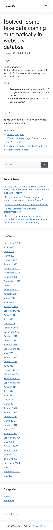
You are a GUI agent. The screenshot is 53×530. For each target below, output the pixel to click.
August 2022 (10, 285)
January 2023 (10, 264)
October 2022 (10, 277)
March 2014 (9, 404)
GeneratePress (39, 526)
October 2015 (10, 361)
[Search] (44, 165)
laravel (10, 134)
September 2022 (12, 281)
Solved (10, 130)
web (22, 134)
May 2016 (8, 353)
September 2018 (12, 311)
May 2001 (8, 476)
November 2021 (11, 289)
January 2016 (10, 357)
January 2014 (10, 408)
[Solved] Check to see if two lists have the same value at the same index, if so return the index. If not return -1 (26, 189)
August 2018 (10, 315)
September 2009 (12, 438)
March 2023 (10, 256)
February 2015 (11, 370)
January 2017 (10, 344)
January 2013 (10, 412)
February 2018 (11, 327)
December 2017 (11, 332)
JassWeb (11, 6)
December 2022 (12, 268)
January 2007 (10, 459)
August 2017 (10, 340)
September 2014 (12, 383)
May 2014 (8, 399)
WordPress (9, 500)
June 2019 (9, 302)
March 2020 (10, 298)
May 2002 (9, 467)
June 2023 (9, 247)
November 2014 (12, 378)
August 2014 (10, 387)
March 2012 (9, 421)
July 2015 (8, 366)
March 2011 (9, 429)
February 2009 (11, 446)
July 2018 (8, 319)
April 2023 (9, 251)
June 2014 (9, 395)
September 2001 (12, 471)
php (16, 134)
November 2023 (12, 243)
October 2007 (11, 454)
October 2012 (10, 416)
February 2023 (11, 260)
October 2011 (10, 425)
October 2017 (10, 336)
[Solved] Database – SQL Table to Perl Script (26, 204)
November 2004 (12, 463)
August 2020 (10, 294)
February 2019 (11, 306)
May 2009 (9, 442)
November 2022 (12, 272)
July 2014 (8, 391)
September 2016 (12, 349)
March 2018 (9, 323)
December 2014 (11, 374)
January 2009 (11, 450)
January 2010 (10, 433)
